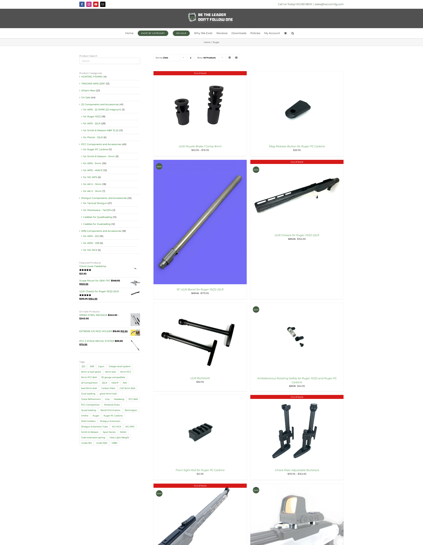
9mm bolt (110, 372)
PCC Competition (90, 405)
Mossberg (119, 399)
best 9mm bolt (89, 388)
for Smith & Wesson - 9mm (99, 156)
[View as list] (236, 57)
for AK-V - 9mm (92, 191)
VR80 (114, 443)
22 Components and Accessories (100, 104)
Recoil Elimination (110, 410)
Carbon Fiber (108, 388)
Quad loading (88, 410)
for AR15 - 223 (91, 236)
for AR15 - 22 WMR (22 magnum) (102, 109)
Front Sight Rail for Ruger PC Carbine (200, 470)
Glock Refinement (91, 399)
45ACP (114, 383)
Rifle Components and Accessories (101, 230)
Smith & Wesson (89, 432)
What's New (88, 90)
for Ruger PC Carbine (95, 149)
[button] (292, 33)
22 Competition (89, 383)
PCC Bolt (133, 399)
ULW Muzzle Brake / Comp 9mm (200, 146)
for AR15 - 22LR (91, 123)
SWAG (123, 432)
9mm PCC (125, 372)
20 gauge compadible (113, 377)
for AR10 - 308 (91, 243)
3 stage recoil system (120, 366)
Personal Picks (112, 405)
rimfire (84, 415)
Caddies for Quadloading (97, 217)
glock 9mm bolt (108, 393)
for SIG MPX (90, 177)
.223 (83, 366)
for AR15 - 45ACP (93, 170)
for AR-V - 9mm (92, 184)
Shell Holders (88, 421)
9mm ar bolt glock (91, 372)
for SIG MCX (90, 250)
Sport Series (109, 432)
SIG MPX (130, 426)
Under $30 (101, 443)
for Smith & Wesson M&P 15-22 (100, 130)
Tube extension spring (93, 437)
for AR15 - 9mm (92, 163)
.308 (91, 366)
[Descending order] (190, 57)
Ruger (96, 415)
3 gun (101, 366)
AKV (125, 383)
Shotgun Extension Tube (94, 426)
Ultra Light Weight (119, 437)
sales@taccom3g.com (329, 4)
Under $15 (86, 443)
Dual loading (88, 393)
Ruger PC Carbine (113, 415)
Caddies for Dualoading (97, 224)
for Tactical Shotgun (95, 203)
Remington (131, 410)
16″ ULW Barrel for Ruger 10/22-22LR (200, 289)
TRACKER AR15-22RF (93, 83)
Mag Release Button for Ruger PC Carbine (297, 146)
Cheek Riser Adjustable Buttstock (297, 470)
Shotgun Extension (110, 421)
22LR (104, 383)
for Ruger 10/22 (92, 116)
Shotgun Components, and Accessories (104, 198)
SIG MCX (116, 426)
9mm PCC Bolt (89, 377)
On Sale (85, 97)
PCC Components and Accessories (101, 144)
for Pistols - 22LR (93, 137)
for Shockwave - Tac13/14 (97, 210)
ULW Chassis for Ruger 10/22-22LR (297, 235)
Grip (107, 399)
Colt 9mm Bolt (127, 388)
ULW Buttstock (200, 378)
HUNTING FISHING (92, 76)
